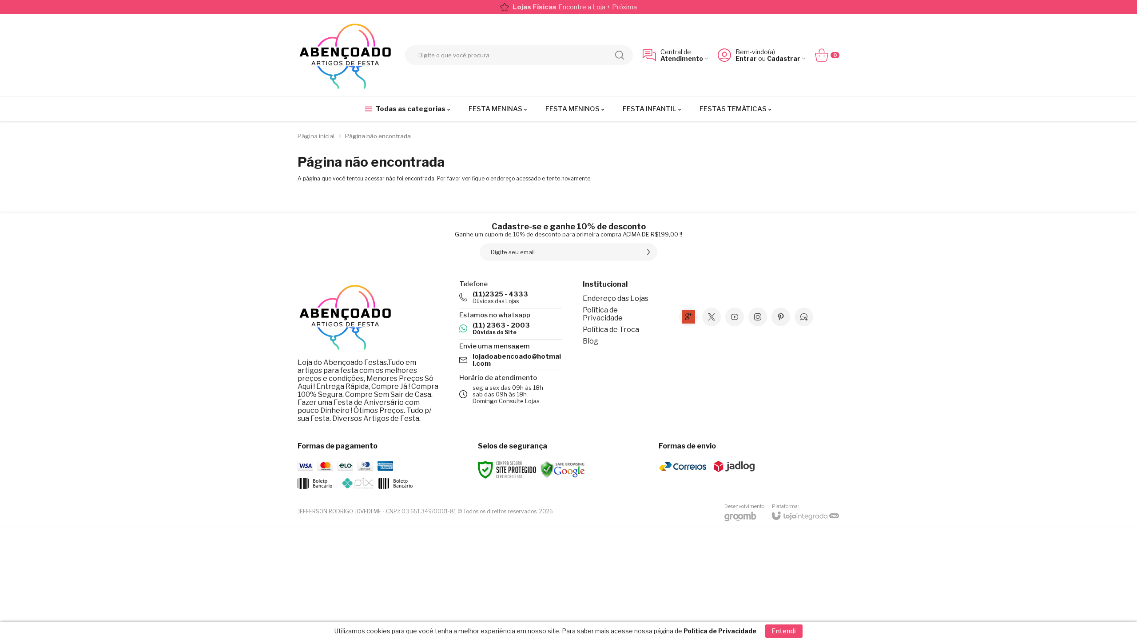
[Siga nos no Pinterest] (780, 317)
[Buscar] (619, 55)
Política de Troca (611, 329)
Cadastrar (783, 58)
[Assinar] (648, 252)
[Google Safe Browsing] (563, 469)
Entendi (784, 631)
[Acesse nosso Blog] (804, 317)
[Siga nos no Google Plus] (688, 317)
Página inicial (316, 136)
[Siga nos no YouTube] (734, 317)
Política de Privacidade (603, 314)
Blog (590, 341)
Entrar (746, 58)
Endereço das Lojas (615, 298)
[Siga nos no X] (711, 317)
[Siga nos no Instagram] (757, 317)
